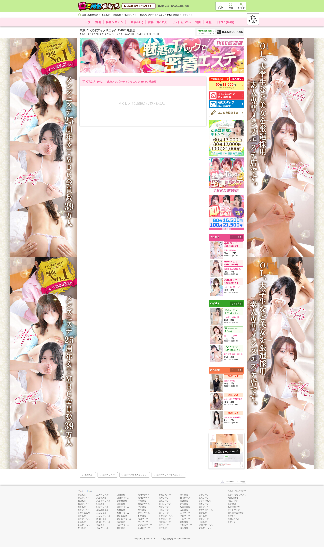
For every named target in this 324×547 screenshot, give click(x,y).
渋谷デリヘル (84, 510)
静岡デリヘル (144, 513)
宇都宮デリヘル (206, 525)
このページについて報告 (235, 482)
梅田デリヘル (144, 498)
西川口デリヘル (124, 519)
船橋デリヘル (123, 513)
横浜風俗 (184, 528)
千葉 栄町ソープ (166, 495)
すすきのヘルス (206, 510)
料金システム (114, 22)
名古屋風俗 (185, 507)
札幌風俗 (142, 516)
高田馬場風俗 (102, 510)
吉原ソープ (143, 519)
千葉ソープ (185, 519)
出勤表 (135, 22)
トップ (86, 22)
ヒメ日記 (181, 22)
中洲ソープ (143, 522)
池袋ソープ (185, 516)
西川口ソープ (165, 504)
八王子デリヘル (103, 501)
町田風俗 (100, 504)
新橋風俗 (82, 522)
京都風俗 (184, 522)
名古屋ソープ (165, 519)
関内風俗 (121, 504)
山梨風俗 (203, 513)
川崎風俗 (203, 522)
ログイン (232, 522)
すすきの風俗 (205, 501)
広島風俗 (184, 510)
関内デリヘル (123, 507)
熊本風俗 (184, 495)
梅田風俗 (121, 528)
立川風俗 (82, 528)
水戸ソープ (164, 525)
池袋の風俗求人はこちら (135, 474)
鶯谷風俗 (82, 516)
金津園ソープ (144, 528)
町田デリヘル (102, 507)
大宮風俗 (121, 522)
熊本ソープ (204, 504)
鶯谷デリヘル (84, 519)
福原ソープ (164, 501)
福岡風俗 (142, 510)
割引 (98, 22)
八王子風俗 (101, 498)
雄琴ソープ (164, 498)
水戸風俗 (163, 528)
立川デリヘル (102, 495)
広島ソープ (204, 498)
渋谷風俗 (82, 507)
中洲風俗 (142, 507)
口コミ (225, 22)
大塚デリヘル (102, 528)
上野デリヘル (123, 498)
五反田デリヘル (103, 516)
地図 (198, 22)
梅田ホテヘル (144, 495)
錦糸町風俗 (101, 519)
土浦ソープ (185, 513)
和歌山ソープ (165, 522)
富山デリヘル (205, 528)
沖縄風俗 (142, 501)
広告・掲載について (237, 495)
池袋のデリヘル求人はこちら (169, 474)
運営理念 (232, 504)
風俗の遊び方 (234, 507)
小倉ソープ (204, 495)
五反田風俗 (101, 513)
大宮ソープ (164, 507)
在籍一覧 (157, 22)
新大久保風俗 (84, 513)
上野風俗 (121, 495)
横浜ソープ (204, 519)
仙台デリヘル (205, 507)
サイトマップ (234, 510)
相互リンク (233, 501)
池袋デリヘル (108, 474)
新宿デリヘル (84, 498)
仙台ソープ (164, 513)
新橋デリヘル (84, 525)
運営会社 (232, 516)
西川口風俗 (122, 516)
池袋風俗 (89, 474)
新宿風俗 (82, 495)
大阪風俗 (184, 501)
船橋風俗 (121, 510)
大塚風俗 (100, 525)
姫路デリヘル (144, 504)
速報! (209, 22)
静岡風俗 (184, 504)
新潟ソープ (185, 498)
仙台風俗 (203, 516)
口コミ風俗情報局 (165, 539)
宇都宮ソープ (186, 525)
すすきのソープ (145, 525)
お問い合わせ (234, 519)
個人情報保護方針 (236, 513)
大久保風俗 (122, 501)
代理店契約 (233, 498)
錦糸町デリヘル (103, 522)
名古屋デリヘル (166, 516)
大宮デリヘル (123, 525)
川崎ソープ (164, 510)
